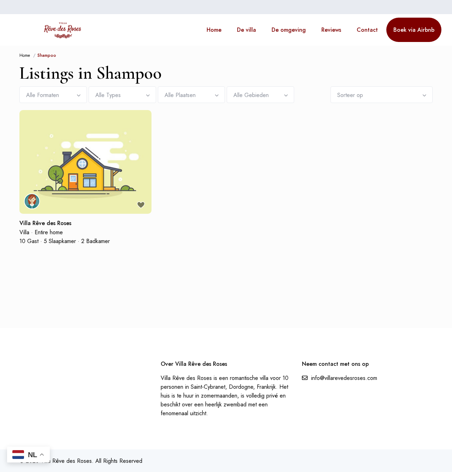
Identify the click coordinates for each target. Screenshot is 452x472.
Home (214, 30)
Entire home (49, 232)
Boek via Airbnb (413, 30)
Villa (24, 232)
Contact (367, 30)
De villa (246, 30)
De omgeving (289, 30)
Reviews (331, 30)
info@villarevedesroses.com (344, 378)
